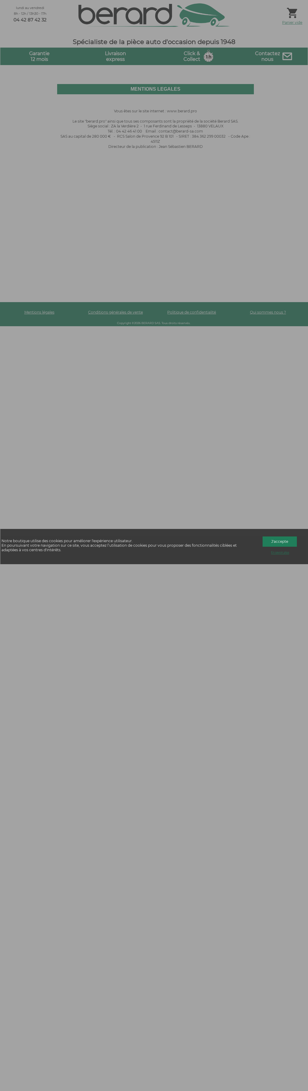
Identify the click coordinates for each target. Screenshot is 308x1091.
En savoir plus (280, 552)
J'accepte (279, 541)
